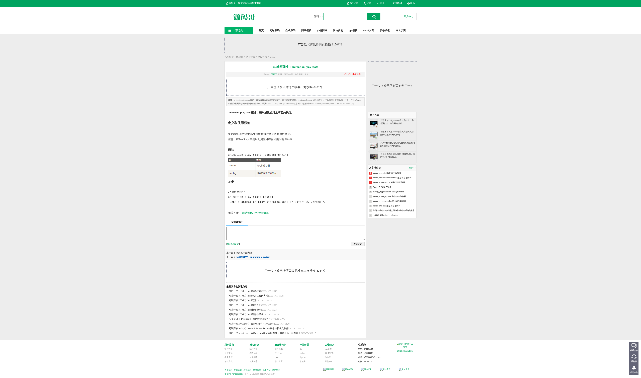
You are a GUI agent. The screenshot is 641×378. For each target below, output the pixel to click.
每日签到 (397, 3)
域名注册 (254, 349)
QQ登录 (354, 3)
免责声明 (267, 370)
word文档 (368, 30)
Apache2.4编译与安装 (382, 187)
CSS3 (272, 57)
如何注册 (229, 349)
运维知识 (329, 344)
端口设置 (279, 361)
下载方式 (229, 361)
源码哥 (239, 57)
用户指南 (229, 344)
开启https (329, 361)
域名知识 (254, 344)
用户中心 (408, 16)
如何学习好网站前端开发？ (255, 319)
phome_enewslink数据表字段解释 (387, 173)
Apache (303, 357)
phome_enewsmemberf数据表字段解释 (389, 182)
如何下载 (229, 353)
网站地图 (276, 370)
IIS (301, 349)
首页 (261, 30)
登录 (368, 3)
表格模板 (385, 30)
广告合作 (238, 370)
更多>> (412, 167)
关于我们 (229, 370)
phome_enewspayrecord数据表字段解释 (389, 196)
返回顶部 (634, 372)
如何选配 (279, 349)
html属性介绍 (254, 305)
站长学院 (401, 30)
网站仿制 (338, 30)
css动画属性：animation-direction (253, 257)
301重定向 (329, 353)
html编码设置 (254, 291)
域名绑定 (254, 357)
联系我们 (248, 370)
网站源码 (275, 30)
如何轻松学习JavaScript (262, 324)
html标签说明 (254, 310)
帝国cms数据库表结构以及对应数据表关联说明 (393, 210)
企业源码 (290, 30)
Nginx (302, 353)
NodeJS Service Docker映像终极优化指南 (268, 328)
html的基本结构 (256, 314)
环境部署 (304, 344)
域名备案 (254, 361)
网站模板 (306, 30)
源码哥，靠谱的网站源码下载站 (245, 3)
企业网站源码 (261, 212)
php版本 (328, 349)
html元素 (252, 300)
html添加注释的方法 (258, 295)
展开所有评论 (233, 244)
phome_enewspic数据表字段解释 (386, 206)
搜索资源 (229, 357)
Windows (278, 353)
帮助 (412, 3)
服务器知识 (280, 344)
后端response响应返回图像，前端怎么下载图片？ (276, 333)
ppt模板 (353, 30)
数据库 (303, 361)
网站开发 (262, 57)
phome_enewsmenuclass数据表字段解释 (389, 201)
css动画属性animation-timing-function (388, 192)
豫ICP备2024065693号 (234, 374)
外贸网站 (322, 30)
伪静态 (328, 357)
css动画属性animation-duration (385, 215)
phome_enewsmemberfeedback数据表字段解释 (392, 178)
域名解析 (254, 353)
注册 (381, 3)
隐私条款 (257, 370)
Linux (277, 357)
